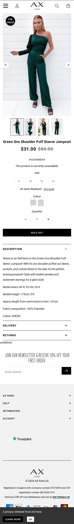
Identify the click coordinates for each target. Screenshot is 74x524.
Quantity (37, 211)
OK (30, 519)
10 (30, 181)
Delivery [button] (10, 325)
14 (53, 181)
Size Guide (48, 188)
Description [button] (12, 249)
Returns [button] (9, 335)
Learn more (13, 519)
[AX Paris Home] (37, 6)
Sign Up (66, 371)
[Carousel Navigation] (37, 65)
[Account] (17, 6)
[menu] (5, 6)
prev (6, 65)
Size (37, 173)
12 (41, 181)
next (68, 65)
